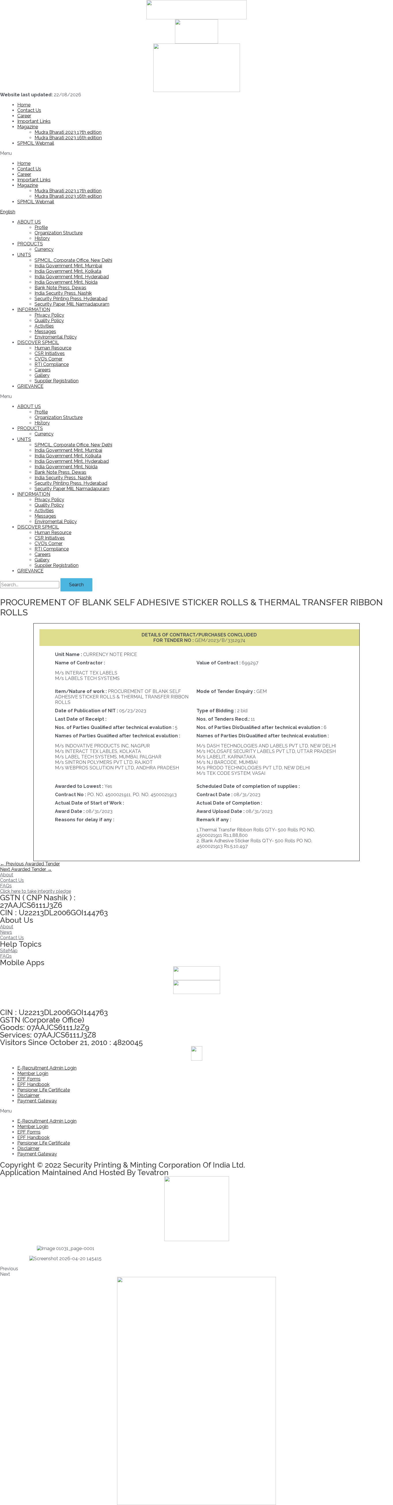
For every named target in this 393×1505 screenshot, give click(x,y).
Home (23, 105)
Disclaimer (28, 1095)
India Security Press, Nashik (63, 293)
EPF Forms (29, 1079)
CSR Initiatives (50, 353)
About (6, 875)
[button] (196, 153)
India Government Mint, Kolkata (68, 271)
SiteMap (9, 950)
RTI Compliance (52, 364)
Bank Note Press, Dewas (60, 287)
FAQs (6, 885)
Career (24, 116)
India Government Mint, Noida (66, 282)
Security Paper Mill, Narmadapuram (72, 304)
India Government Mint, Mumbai (68, 265)
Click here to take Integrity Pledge (35, 1001)
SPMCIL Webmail (35, 143)
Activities (44, 326)
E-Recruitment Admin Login (47, 1068)
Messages (45, 331)
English (7, 212)
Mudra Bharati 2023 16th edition (68, 137)
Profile (41, 227)
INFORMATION (33, 309)
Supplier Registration (57, 381)
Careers (43, 370)
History (42, 238)
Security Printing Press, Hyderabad (71, 298)
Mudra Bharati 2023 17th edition (68, 132)
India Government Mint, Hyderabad (72, 276)
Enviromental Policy (56, 337)
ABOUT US (29, 222)
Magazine (27, 126)
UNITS (24, 255)
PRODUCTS (30, 244)
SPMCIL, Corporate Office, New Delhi (73, 260)
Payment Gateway (37, 1101)
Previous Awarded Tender (30, 864)
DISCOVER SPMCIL (38, 342)
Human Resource (53, 348)
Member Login (32, 1073)
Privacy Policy (49, 315)
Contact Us (29, 110)
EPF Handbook (33, 1084)
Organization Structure (59, 233)
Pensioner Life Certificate (43, 1090)
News (6, 932)
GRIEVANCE (30, 386)
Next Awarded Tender (26, 869)
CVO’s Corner (48, 359)
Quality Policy (49, 320)
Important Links (34, 121)
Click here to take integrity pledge (35, 891)
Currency (44, 249)
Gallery (42, 375)
